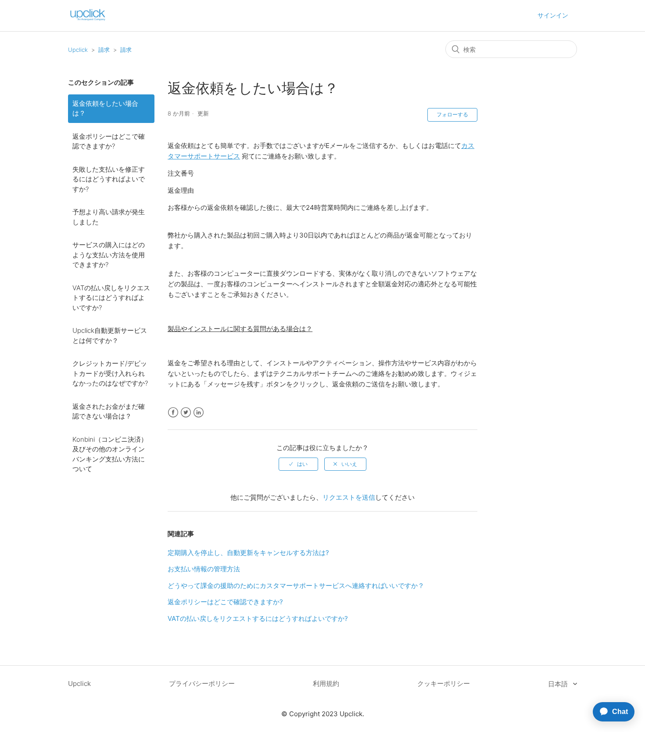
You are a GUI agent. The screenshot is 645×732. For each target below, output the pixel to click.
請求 (104, 49)
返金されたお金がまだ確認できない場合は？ (108, 411)
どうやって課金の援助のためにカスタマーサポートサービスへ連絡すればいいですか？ (296, 585)
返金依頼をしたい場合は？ (105, 108)
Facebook (173, 412)
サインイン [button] (553, 15)
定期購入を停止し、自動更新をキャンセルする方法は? (248, 552)
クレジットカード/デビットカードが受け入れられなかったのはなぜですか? (110, 373)
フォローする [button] (452, 114)
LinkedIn (198, 412)
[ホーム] (88, 20)
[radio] (298, 464)
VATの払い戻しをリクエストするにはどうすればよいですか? (111, 298)
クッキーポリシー (443, 683)
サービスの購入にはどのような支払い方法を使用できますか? (108, 255)
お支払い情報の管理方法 (204, 569)
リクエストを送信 (348, 497)
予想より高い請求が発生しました (108, 217)
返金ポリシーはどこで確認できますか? (108, 141)
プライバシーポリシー (202, 683)
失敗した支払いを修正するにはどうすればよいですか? (108, 179)
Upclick (78, 49)
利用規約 (326, 683)
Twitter (185, 412)
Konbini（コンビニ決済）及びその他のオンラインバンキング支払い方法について (109, 454)
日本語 (559, 684)
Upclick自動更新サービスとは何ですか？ (109, 335)
